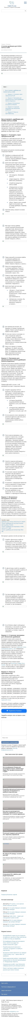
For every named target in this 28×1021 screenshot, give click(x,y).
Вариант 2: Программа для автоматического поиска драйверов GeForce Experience (14, 99)
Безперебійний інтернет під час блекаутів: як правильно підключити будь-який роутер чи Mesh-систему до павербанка (14, 937)
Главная (3, 44)
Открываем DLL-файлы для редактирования (12, 874)
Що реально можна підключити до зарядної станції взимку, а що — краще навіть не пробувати (14, 954)
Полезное (8, 44)
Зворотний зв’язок (6, 990)
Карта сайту (4, 983)
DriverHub (13, 663)
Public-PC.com (12, 6)
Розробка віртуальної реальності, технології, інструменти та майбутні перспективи (14, 791)
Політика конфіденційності (8, 987)
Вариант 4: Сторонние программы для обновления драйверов (12, 108)
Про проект (4, 994)
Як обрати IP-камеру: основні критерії (12, 854)
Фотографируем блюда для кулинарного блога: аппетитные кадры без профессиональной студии (13, 769)
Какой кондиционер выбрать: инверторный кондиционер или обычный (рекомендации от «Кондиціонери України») (14, 960)
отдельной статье (6, 700)
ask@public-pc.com (14, 1011)
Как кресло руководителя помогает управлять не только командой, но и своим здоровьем (14, 812)
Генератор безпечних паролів (9, 894)
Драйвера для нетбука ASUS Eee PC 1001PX (13, 521)
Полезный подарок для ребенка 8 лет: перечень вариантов (14, 833)
